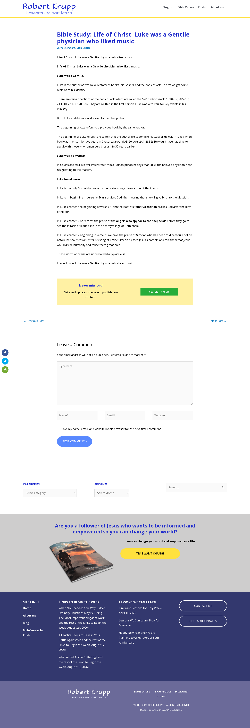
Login (161, 696)
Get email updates (203, 621)
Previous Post (33, 321)
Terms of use (142, 691)
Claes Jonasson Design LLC (167, 709)
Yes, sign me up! (159, 291)
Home (27, 608)
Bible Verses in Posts (191, 7)
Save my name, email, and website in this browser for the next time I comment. (111, 429)
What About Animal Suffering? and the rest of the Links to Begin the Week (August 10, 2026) (81, 662)
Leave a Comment (66, 47)
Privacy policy (162, 691)
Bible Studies (83, 47)
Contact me (203, 606)
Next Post (219, 321)
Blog (166, 7)
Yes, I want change (150, 553)
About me (217, 7)
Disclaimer (181, 691)
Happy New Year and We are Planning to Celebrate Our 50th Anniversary (139, 637)
